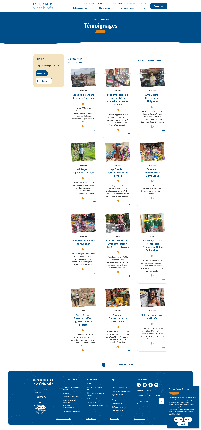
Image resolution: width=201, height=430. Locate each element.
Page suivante (124, 364)
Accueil (94, 19)
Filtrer (40, 73)
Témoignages (92, 402)
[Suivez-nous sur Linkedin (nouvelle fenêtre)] (139, 385)
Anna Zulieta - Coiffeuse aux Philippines (152, 98)
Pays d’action (92, 398)
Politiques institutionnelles (68, 407)
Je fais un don (157, 6)
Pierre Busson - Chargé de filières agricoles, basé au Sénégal (83, 320)
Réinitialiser (42, 81)
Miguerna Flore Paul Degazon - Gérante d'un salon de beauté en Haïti (117, 99)
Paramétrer (183, 424)
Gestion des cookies (139, 419)
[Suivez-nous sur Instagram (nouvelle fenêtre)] (145, 385)
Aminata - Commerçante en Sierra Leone (118, 318)
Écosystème (67, 393)
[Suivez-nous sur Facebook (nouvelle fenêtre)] (150, 385)
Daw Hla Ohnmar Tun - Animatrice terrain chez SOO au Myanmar (118, 243)
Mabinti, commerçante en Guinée (152, 317)
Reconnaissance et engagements (69, 401)
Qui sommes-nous (80, 8)
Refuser (188, 419)
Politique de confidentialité (63, 419)
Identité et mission (69, 384)
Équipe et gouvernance (71, 397)
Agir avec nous (127, 8)
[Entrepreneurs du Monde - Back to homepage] (43, 6)
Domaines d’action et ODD (94, 388)
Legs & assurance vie (119, 387)
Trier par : (141, 60)
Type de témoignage (46, 65)
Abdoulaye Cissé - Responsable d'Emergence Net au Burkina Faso (152, 245)
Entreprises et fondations (121, 391)
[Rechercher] (144, 8)
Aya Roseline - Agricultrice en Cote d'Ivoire (117, 172)
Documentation (131, 3)
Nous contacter (114, 419)
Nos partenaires (89, 3)
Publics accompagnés (95, 384)
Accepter (178, 419)
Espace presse (103, 3)
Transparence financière (71, 411)
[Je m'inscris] (161, 401)
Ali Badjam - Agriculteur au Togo (83, 171)
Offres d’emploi (117, 3)
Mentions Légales (91, 419)
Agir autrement (117, 395)
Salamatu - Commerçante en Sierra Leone (152, 172)
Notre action (104, 8)
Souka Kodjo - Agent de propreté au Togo (83, 96)
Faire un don (116, 384)
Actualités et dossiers (95, 406)
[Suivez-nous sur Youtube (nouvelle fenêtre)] (156, 385)
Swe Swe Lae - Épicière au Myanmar (83, 242)
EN (141, 3)
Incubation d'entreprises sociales (71, 388)
